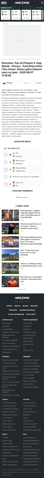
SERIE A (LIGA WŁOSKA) (8, 343)
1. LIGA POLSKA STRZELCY (9, 430)
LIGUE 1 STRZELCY (7, 427)
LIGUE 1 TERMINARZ (28, 384)
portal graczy (31, 314)
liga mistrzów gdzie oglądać (32, 430)
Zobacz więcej (22, 289)
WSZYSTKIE (39, 8)
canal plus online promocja (11, 374)
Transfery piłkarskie (30, 424)
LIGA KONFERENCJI (7, 329)
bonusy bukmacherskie (9, 465)
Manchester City (28, 344)
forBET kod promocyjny (10, 447)
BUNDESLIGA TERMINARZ (30, 381)
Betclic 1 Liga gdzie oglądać (11, 382)
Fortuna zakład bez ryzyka (32, 459)
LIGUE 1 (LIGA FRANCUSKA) (9, 349)
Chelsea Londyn (28, 341)
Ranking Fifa (27, 415)
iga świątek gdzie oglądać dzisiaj (10, 367)
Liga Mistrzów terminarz (31, 360)
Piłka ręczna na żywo (30, 406)
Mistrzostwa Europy (29, 427)
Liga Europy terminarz (30, 363)
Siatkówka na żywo (29, 403)
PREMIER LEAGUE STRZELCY (10, 415)
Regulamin (33, 306)
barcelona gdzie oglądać (10, 360)
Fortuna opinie (7, 441)
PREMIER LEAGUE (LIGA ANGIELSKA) (8, 336)
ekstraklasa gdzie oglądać (11, 371)
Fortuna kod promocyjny (31, 441)
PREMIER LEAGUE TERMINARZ (31, 372)
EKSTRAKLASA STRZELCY (9, 412)
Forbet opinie (6, 453)
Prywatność (13, 310)
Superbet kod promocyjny (31, 450)
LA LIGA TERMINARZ (28, 375)
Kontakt (9, 306)
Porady (25, 418)
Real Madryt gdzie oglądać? (11, 450)
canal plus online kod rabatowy (9, 378)
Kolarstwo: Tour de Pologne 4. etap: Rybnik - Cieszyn (24, 59)
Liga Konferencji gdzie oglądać (9, 386)
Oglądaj (38, 83)
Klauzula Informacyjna (16, 314)
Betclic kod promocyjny (31, 444)
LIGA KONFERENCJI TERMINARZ (32, 366)
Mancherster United (29, 332)
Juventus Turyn (28, 350)
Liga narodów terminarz (31, 387)
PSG (24, 347)
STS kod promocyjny (29, 438)
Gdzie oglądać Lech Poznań (10, 395)
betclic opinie (27, 447)
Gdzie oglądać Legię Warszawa (8, 391)
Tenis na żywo (27, 409)
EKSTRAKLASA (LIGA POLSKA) (10, 332)
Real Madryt (27, 326)
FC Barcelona (27, 323)
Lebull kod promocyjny (30, 462)
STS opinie (5, 438)
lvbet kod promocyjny (30, 456)
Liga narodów (6, 352)
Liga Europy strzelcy (9, 406)
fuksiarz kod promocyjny (10, 456)
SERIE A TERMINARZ (28, 378)
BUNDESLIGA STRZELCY (8, 424)
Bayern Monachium (29, 335)
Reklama (25, 306)
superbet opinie (7, 444)
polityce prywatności (6, 475)
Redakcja (17, 306)
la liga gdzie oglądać (9, 363)
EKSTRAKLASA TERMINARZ (30, 369)
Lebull (4, 459)
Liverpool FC (27, 329)
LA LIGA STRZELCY (7, 418)
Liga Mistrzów (6, 323)
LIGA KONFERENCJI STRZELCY (10, 409)
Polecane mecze (28, 421)
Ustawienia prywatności (27, 310)
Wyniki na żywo (6, 8)
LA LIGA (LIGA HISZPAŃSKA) (9, 340)
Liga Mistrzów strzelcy (9, 403)
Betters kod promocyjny (10, 462)
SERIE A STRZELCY (7, 421)
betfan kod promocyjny (31, 453)
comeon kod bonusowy (30, 465)
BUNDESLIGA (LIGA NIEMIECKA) (10, 346)
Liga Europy (6, 326)
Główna (4, 59)
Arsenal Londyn (28, 338)
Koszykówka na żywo (30, 412)
